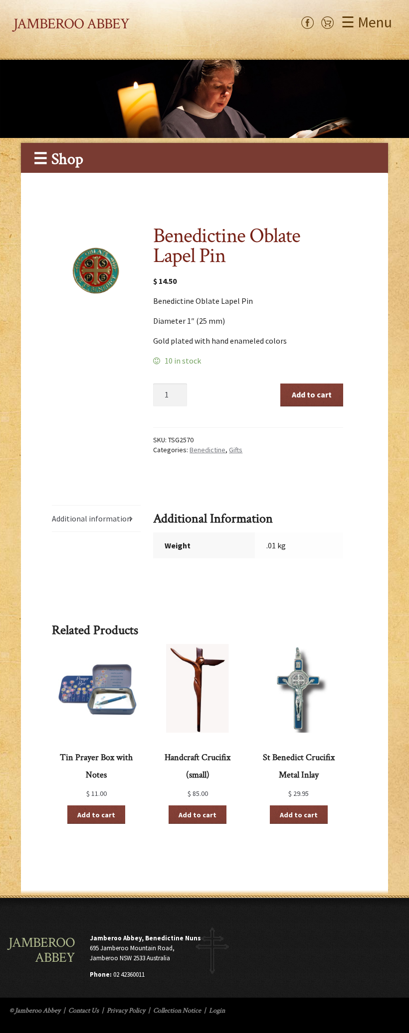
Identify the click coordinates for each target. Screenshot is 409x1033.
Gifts (235, 449)
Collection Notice (177, 1010)
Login (217, 1010)
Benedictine (207, 449)
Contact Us (83, 1010)
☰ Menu (366, 22)
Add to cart (312, 394)
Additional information (91, 518)
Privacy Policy (126, 1010)
